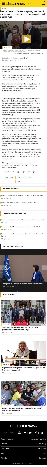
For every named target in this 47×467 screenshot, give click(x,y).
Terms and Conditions (38, 439)
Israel (19, 181)
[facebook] (36, 433)
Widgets (4, 458)
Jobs (2, 453)
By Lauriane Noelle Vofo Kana (12, 58)
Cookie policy (41, 444)
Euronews (42, 458)
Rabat (30, 177)
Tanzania (6, 324)
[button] (26, 39)
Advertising (42, 449)
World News (7, 405)
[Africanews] (15, 4)
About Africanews (7, 439)
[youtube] (20, 433)
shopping (20, 177)
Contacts (4, 444)
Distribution (5, 449)
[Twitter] (25, 433)
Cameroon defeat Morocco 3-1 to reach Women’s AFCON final (21, 227)
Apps (44, 453)
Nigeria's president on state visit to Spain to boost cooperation (22, 196)
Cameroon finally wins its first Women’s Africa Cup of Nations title (23, 220)
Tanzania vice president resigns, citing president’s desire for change (20, 328)
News (4, 8)
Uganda (6, 364)
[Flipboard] (31, 433)
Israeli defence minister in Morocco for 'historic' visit (18, 202)
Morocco (7, 47)
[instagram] (41, 433)
